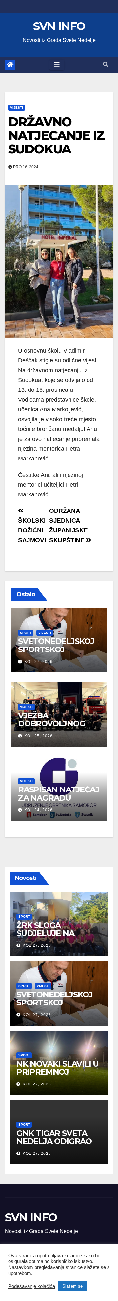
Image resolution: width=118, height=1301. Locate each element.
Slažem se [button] (72, 1286)
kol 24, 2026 (38, 810)
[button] (105, 65)
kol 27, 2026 (38, 661)
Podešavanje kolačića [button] (31, 1286)
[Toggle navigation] (56, 65)
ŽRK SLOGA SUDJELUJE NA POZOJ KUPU (45, 933)
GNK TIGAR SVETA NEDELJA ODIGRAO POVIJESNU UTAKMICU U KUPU (54, 1145)
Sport (25, 632)
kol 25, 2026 (38, 736)
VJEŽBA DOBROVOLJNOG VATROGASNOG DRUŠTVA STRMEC (54, 728)
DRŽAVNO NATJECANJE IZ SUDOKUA (56, 135)
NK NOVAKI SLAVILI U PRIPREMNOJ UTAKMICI (57, 1072)
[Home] (10, 65)
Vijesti (16, 107)
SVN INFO (59, 26)
